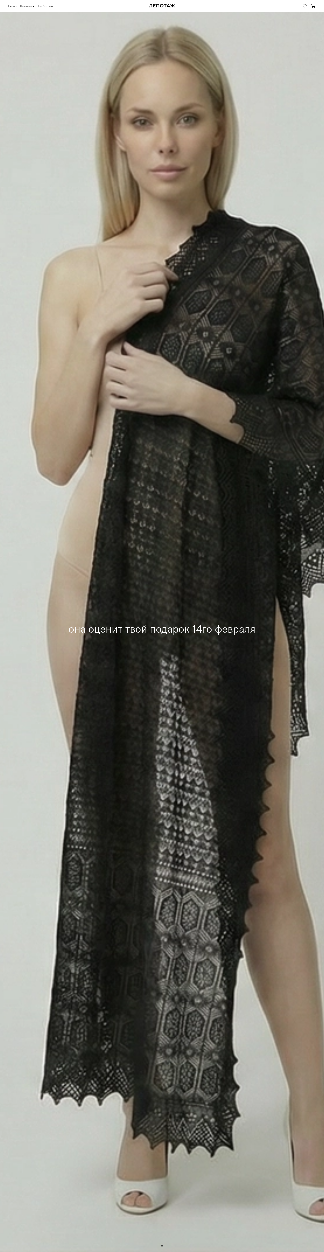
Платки (12, 6)
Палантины (27, 6)
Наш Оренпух (45, 6)
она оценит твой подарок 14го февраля (162, 628)
